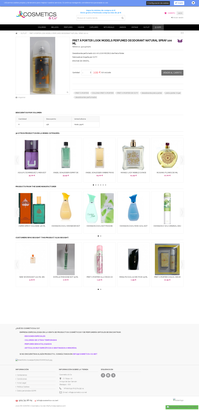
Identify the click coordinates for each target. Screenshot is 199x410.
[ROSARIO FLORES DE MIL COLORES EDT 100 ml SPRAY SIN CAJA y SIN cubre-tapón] (167, 155)
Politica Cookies (23, 387)
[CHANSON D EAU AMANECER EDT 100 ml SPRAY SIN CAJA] (66, 208)
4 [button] (100, 185)
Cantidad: (76, 72)
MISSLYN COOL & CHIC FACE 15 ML (133, 277)
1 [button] (93, 185)
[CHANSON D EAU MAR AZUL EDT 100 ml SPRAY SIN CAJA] (133, 208)
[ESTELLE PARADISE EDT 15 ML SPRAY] (66, 259)
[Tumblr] (113, 375)
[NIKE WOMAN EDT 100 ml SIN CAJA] (32, 259)
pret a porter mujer (173, 93)
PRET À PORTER (82, 93)
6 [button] (105, 185)
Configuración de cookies (158, 3)
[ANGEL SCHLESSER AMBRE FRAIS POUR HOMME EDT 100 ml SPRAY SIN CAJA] (99, 155)
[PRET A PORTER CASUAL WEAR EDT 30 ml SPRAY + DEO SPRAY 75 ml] (167, 259)
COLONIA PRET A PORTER (103, 93)
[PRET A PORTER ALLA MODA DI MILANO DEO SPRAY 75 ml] (99, 259)
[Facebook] (103, 375)
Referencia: (76, 47)
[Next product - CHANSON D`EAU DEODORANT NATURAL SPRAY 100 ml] (182, 33)
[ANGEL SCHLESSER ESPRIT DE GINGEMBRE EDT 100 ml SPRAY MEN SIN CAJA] (66, 155)
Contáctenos (22, 375)
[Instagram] (108, 375)
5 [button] (103, 185)
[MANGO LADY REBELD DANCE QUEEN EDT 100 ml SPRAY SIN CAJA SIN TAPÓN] (133, 155)
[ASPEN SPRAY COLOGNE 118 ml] (32, 208)
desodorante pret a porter (152, 93)
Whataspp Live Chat (187, 407)
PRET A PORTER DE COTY (127, 93)
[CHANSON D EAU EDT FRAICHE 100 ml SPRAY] (99, 208)
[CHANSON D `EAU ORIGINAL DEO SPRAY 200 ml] (167, 208)
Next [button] (182, 160)
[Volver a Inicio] (16, 33)
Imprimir (21, 97)
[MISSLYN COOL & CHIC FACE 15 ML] (133, 259)
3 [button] (98, 185)
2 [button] (95, 185)
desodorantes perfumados (86, 97)
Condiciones (22, 379)
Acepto (180, 3)
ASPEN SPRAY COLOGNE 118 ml (32, 226)
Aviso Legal (21, 383)
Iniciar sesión (178, 18)
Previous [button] (16, 160)
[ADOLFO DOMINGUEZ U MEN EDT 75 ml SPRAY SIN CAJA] (32, 155)
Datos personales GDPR (26, 391)
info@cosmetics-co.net (77, 392)
